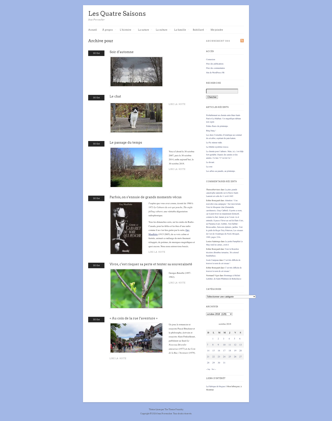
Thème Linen (155, 409)
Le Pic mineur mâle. (214, 142)
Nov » (214, 369)
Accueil (92, 30)
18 (230, 350)
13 (240, 344)
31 (224, 362)
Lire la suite (157, 252)
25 (230, 356)
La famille (180, 30)
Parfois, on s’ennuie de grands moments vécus (146, 197)
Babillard (198, 30)
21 (208, 356)
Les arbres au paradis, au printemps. (221, 171)
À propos (107, 30)
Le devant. (210, 162)
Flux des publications (215, 63)
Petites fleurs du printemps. (217, 126)
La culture (161, 30)
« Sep (208, 369)
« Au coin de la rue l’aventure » (134, 318)
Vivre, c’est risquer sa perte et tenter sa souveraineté (151, 264)
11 (230, 344)
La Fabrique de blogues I (216, 386)
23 (219, 356)
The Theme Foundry (173, 409)
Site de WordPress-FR (215, 72)
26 (235, 356)
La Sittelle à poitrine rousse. (217, 146)
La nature (143, 30)
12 (235, 344)
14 (208, 350)
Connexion (210, 59)
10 (224, 344)
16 (219, 350)
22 (213, 356)
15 (213, 350)
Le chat (115, 96)
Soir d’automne (122, 52)
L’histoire (125, 30)
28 (208, 362)
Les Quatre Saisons (117, 13)
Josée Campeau (212, 260)
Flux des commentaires (215, 68)
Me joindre (217, 30)
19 (235, 350)
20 (240, 350)
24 (224, 356)
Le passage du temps (126, 142)
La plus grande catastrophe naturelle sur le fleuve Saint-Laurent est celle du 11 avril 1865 (222, 192)
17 (224, 350)
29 (213, 362)
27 (240, 356)
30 (219, 362)
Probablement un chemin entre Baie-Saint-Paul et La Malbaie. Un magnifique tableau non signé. (223, 118)
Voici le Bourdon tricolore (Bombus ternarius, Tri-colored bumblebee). (222, 252)
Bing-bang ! (211, 130)
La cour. (209, 166)
